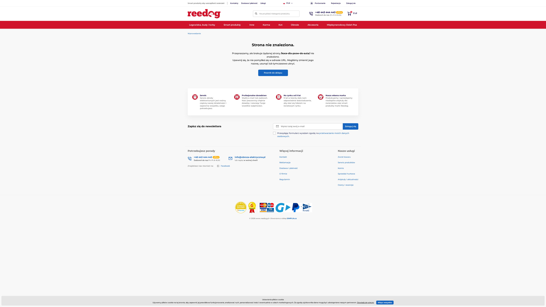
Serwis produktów (346, 162)
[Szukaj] (256, 14)
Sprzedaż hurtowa (346, 174)
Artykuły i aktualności (348, 179)
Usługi (263, 3)
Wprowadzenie (194, 33)
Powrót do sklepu (273, 72)
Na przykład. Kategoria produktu (274, 14)
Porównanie (320, 3)
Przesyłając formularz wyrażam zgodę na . (313, 135)
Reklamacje (284, 162)
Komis (341, 168)
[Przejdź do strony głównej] (204, 13)
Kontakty (234, 3)
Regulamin (284, 179)
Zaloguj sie (350, 3)
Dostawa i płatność (249, 3)
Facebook (225, 166)
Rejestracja (336, 3)
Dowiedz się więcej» (365, 302)
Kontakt (283, 157)
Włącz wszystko (385, 302)
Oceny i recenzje (345, 185)
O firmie (283, 174)
